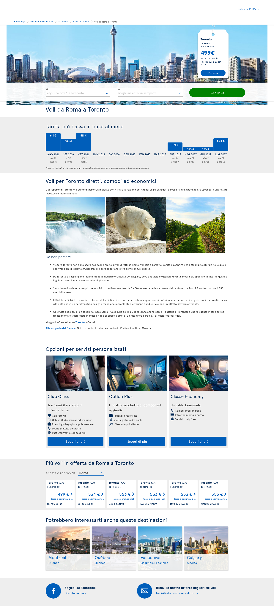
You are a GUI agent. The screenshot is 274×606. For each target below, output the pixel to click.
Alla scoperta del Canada (60, 328)
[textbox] (78, 92)
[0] (98, 142)
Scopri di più (75, 441)
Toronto (80, 322)
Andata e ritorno (58, 473)
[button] (217, 92)
